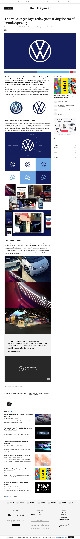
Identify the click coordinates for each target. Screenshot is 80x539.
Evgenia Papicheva (9, 472)
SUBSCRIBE (16, 525)
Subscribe (9, 8)
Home (9, 1)
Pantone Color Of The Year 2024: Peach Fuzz (17, 455)
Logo (16, 386)
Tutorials (58, 1)
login (8, 496)
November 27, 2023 (16, 486)
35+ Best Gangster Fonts (62, 101)
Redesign (20, 386)
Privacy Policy (64, 517)
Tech (48, 1)
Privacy (57, 537)
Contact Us (63, 514)
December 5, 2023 (17, 472)
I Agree (70, 537)
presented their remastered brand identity (30, 77)
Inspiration (69, 1)
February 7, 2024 (17, 418)
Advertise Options (64, 525)
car (13, 386)
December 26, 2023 (18, 445)
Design (18, 1)
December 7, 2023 (16, 457)
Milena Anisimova (18, 402)
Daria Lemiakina (8, 486)
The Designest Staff (9, 418)
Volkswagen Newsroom (14, 351)
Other (55, 150)
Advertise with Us (64, 512)
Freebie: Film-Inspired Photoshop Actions (65, 109)
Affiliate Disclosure (63, 520)
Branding (9, 386)
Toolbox (39, 1)
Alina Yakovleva (8, 457)
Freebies (28, 1)
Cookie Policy (64, 515)
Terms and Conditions (64, 519)
